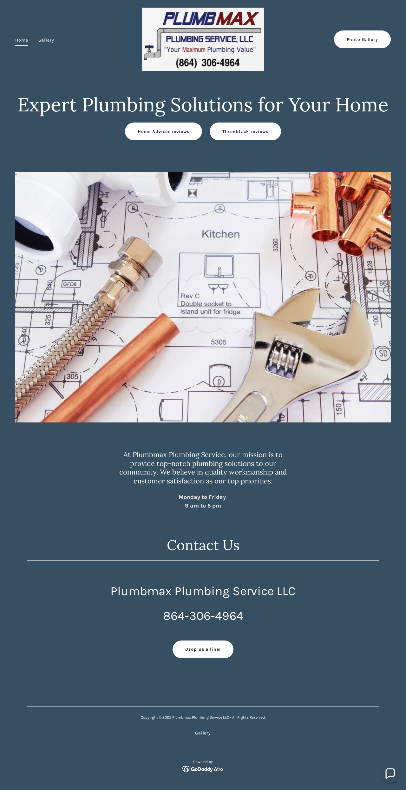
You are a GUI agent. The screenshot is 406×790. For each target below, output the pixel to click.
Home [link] (21, 40)
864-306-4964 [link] (203, 615)
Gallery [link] (46, 40)
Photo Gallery (362, 39)
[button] (390, 774)
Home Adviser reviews (164, 131)
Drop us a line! (202, 649)
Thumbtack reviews (245, 131)
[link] (203, 39)
